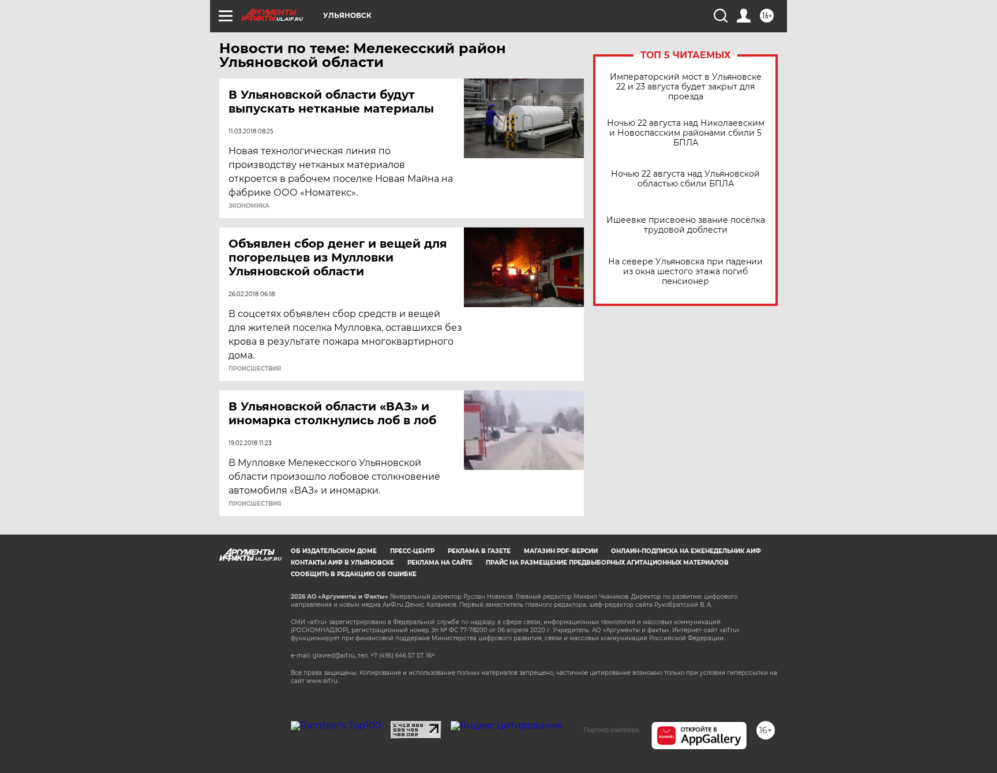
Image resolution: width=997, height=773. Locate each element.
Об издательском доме (334, 551)
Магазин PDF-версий (561, 551)
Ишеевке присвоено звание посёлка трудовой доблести (685, 225)
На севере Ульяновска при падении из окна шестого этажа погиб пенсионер (685, 271)
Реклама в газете (479, 551)
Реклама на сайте (440, 562)
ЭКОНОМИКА (248, 206)
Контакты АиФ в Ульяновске (342, 562)
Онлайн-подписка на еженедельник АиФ (686, 551)
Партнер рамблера (611, 729)
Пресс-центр (412, 551)
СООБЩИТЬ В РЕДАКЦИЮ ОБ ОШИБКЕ (354, 574)
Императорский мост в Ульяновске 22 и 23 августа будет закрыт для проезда (686, 87)
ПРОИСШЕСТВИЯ (254, 369)
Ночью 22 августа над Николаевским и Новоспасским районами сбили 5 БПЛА (685, 133)
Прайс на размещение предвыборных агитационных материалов (607, 562)
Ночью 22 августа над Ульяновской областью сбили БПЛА (685, 179)
